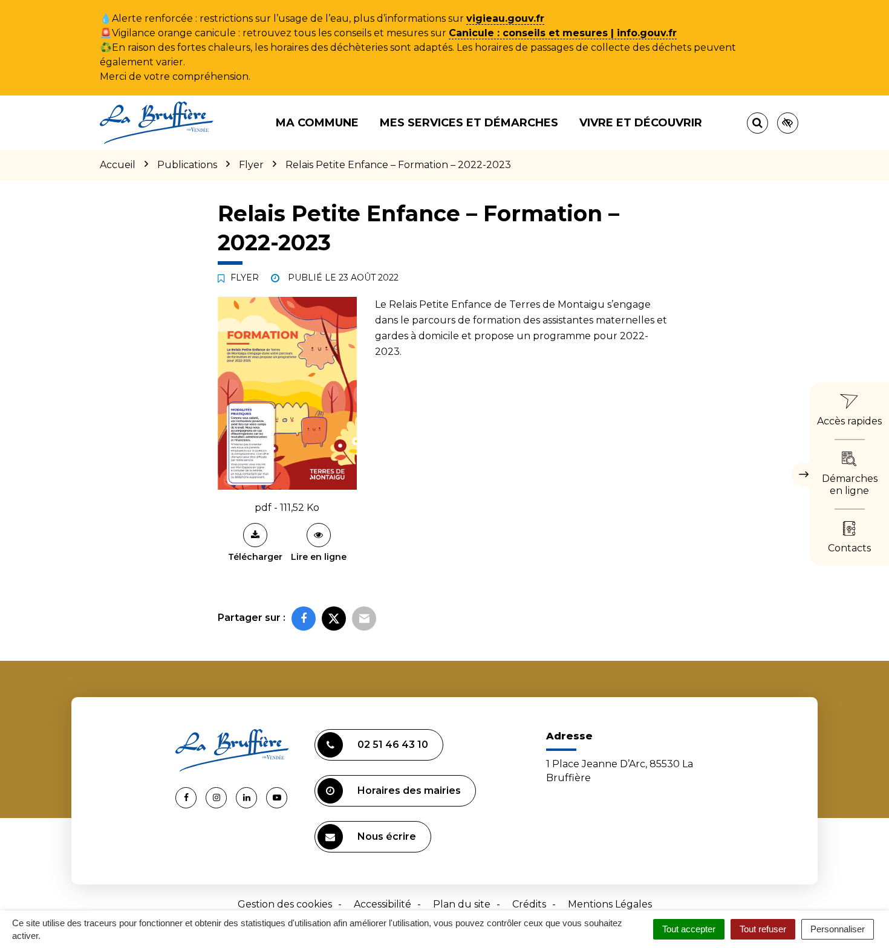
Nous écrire (386, 836)
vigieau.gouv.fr (505, 18)
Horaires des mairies (409, 790)
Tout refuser (763, 929)
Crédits (529, 904)
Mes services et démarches (469, 122)
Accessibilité (382, 904)
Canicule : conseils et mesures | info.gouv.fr (563, 33)
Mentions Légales (610, 904)
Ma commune (317, 122)
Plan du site (461, 904)
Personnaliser (837, 929)
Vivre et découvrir (640, 122)
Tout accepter (688, 929)
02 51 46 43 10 (392, 744)
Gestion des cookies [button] (285, 904)
